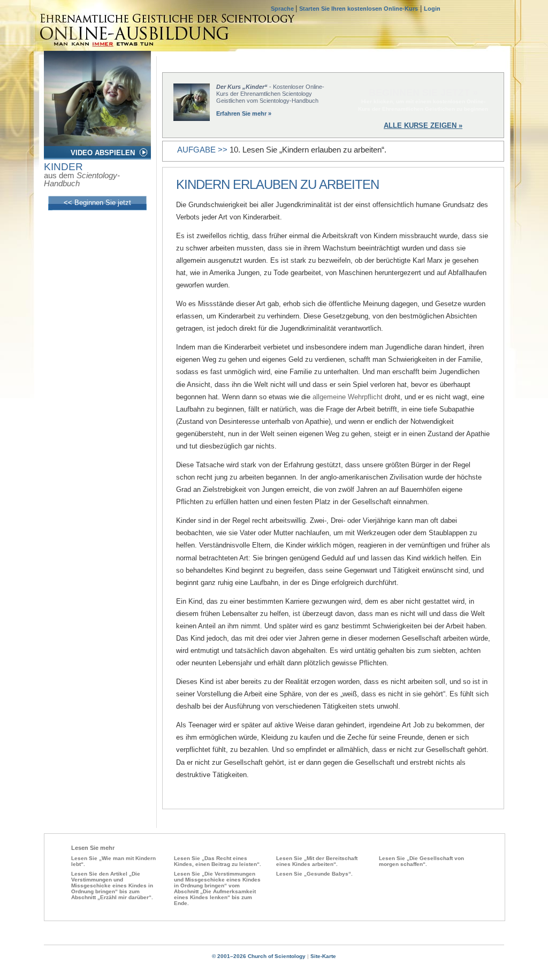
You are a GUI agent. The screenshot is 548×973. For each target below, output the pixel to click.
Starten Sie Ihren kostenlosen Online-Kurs (358, 8)
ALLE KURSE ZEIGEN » (423, 125)
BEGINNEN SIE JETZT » (423, 92)
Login (432, 8)
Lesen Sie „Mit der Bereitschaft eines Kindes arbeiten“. (316, 861)
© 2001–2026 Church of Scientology (259, 956)
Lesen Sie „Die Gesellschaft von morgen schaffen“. (421, 861)
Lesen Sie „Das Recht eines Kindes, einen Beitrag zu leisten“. (217, 861)
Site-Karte (323, 956)
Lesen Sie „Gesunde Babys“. (314, 874)
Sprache (283, 8)
